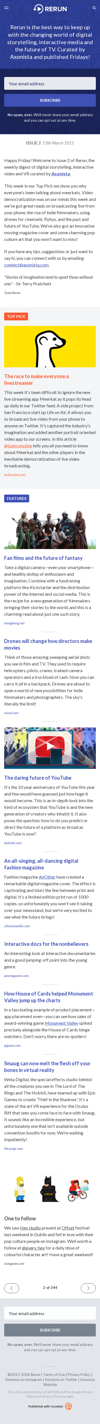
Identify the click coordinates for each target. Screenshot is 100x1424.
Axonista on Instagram (23, 1379)
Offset (68, 1227)
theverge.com (13, 1148)
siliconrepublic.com (17, 926)
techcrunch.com (14, 475)
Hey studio (30, 1227)
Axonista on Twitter (61, 1379)
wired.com (11, 713)
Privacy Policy (79, 1374)
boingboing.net (14, 623)
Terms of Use (54, 1374)
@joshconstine (18, 445)
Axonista (21, 56)
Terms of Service (53, 1396)
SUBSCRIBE (50, 100)
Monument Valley (61, 1023)
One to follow (20, 1218)
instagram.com (14, 1263)
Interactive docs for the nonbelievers (46, 944)
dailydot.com (13, 843)
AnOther (47, 876)
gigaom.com (12, 1045)
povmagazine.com (16, 976)
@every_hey (33, 1247)
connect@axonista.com (26, 264)
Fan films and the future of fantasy (43, 558)
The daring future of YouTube (37, 778)
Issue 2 (50, 142)
